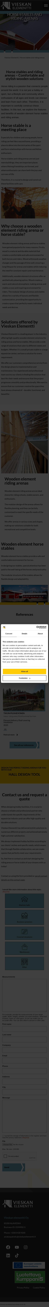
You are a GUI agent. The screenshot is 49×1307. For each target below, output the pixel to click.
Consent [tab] (8, 634)
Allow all (24, 671)
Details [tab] (24, 634)
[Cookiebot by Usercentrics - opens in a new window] (36, 627)
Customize (23, 678)
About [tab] (40, 634)
